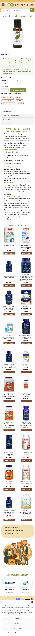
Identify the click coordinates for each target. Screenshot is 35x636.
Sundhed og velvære (8, 100)
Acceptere (17, 619)
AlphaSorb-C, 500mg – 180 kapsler (26, 395)
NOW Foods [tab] (6, 119)
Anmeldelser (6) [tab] (8, 123)
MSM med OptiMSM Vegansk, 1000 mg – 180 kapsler (26, 247)
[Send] (32, 10)
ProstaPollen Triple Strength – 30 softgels (26, 424)
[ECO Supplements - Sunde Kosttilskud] (17, 5)
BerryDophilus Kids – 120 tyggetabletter (26, 512)
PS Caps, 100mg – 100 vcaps (26, 337)
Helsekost (17, 97)
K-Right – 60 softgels (26, 483)
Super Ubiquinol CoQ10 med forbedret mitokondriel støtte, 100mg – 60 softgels (26, 278)
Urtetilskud (19, 100)
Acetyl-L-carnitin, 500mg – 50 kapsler (9, 424)
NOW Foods (21, 103)
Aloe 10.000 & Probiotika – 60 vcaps (9, 484)
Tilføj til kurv (18, 90)
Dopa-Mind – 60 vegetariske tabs (9, 308)
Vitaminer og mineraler (9, 103)
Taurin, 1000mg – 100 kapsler (26, 453)
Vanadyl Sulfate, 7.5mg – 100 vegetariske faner (9, 366)
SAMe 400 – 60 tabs (9, 245)
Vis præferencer (17, 628)
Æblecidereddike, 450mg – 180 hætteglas (9, 395)
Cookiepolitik (11, 632)
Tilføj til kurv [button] (9, 253)
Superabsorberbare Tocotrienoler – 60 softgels (9, 513)
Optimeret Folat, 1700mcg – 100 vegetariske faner (9, 454)
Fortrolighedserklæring (20, 632)
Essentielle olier (7, 97)
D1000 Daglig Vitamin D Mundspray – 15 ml (9, 337)
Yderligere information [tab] (11, 115)
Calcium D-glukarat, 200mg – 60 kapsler (9, 276)
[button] (32, 602)
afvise (17, 624)
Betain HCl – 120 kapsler (26, 366)
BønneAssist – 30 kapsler (26, 308)
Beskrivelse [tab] (7, 111)
